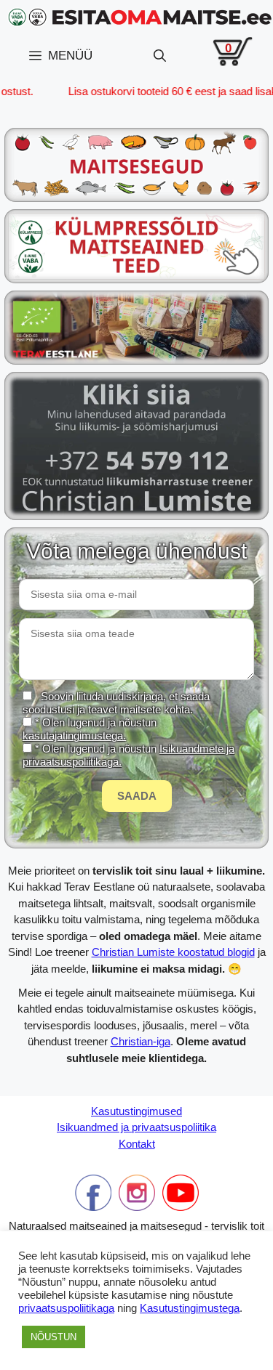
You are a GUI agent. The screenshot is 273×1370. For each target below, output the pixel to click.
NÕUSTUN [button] (53, 1337)
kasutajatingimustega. (74, 735)
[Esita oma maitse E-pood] (140, 17)
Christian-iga (140, 1041)
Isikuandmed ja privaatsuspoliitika (136, 1127)
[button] (160, 56)
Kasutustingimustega (190, 1308)
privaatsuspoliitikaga (66, 1308)
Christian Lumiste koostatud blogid (173, 952)
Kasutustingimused (136, 1111)
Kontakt (137, 1144)
